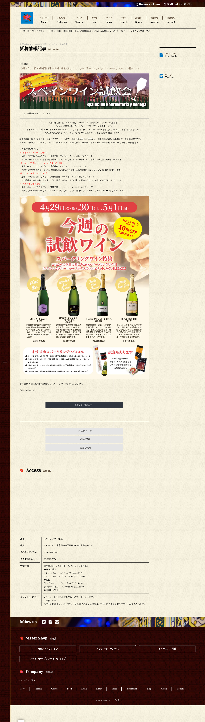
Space (138, 19)
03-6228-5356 (50, 559)
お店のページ (85, 431)
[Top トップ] (27, 13)
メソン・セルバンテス (107, 649)
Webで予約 (85, 439)
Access (154, 19)
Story (44, 19)
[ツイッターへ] (44, 622)
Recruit (171, 19)
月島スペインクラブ (48, 649)
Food (94, 19)
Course (79, 19)
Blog (149, 689)
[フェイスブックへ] (50, 622)
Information (132, 689)
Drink (108, 19)
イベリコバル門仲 (167, 649)
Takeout (62, 19)
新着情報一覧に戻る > (84, 405)
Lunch (123, 19)
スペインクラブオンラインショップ (48, 658)
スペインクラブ (28, 680)
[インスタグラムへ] (57, 622)
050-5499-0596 (50, 552)
